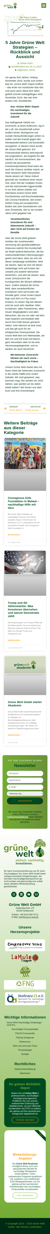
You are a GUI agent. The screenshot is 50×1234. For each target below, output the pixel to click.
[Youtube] (28, 894)
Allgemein (22, 70)
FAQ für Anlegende (25, 1037)
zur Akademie (25, 1195)
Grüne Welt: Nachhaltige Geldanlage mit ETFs (24, 1023)
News (32, 70)
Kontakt (25, 1054)
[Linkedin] (21, 894)
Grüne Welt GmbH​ (25, 905)
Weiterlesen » (14, 535)
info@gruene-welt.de (29, 917)
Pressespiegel (25, 1050)
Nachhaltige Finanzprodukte (25, 1029)
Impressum (25, 1073)
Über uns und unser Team (25, 1046)
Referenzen (25, 1042)
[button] (43, 5)
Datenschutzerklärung (17, 817)
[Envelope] (36, 894)
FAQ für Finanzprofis (25, 1033)
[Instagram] (14, 894)
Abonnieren (25, 801)
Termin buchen (25, 1120)
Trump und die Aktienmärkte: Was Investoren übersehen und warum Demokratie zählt (23, 609)
